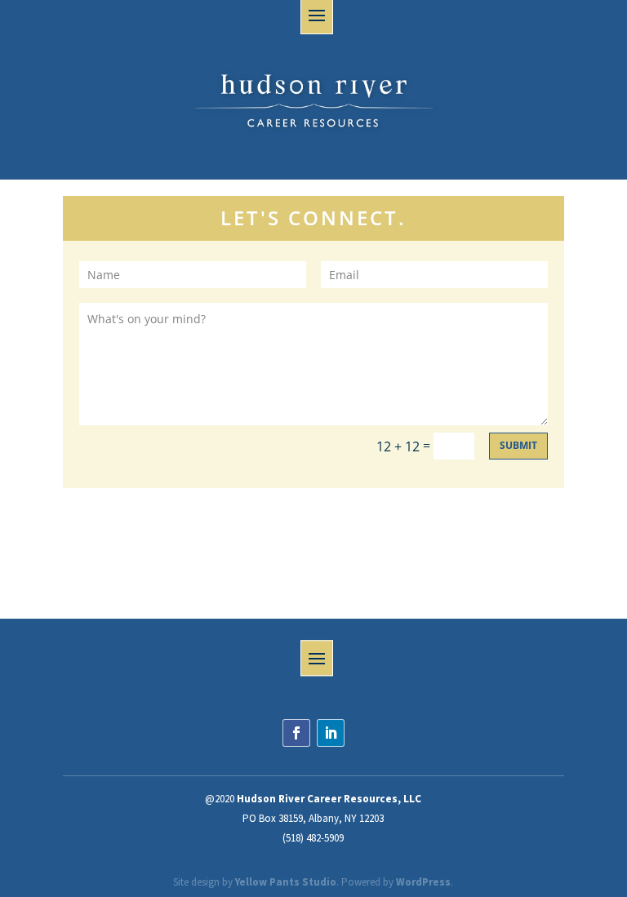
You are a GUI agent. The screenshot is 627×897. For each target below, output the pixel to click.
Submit (518, 445)
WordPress (423, 882)
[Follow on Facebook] (296, 733)
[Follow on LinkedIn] (331, 733)
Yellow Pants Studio (285, 882)
